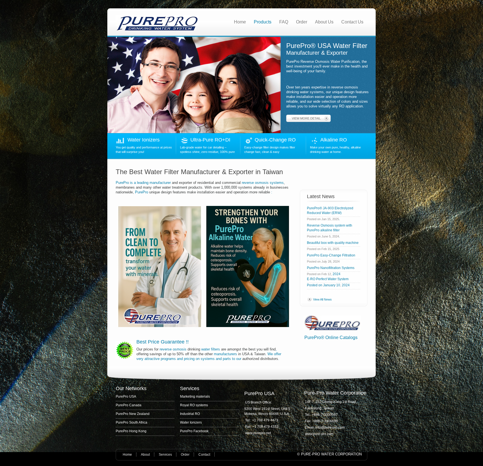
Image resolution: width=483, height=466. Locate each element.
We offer (274, 354)
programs (168, 359)
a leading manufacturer (152, 183)
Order (301, 22)
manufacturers (225, 354)
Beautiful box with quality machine (333, 243)
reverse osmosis (173, 349)
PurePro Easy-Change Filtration (332, 255)
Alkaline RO (335, 140)
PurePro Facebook (194, 431)
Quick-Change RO (275, 140)
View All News (322, 299)
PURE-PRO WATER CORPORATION (331, 454)
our (238, 359)
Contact (204, 455)
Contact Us (352, 22)
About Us (324, 22)
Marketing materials (195, 396)
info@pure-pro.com (330, 427)
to (233, 359)
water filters (210, 349)
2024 (336, 274)
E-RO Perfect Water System (328, 279)
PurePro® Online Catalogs (330, 337)
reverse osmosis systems (262, 183)
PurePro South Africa (131, 422)
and (180, 359)
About (145, 455)
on (198, 359)
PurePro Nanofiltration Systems (330, 268)
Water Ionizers (143, 140)
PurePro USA (126, 396)
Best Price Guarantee (161, 342)
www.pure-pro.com (319, 434)
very (139, 359)
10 (338, 285)
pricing (189, 359)
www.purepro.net (258, 433)
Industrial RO (190, 414)
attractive (152, 359)
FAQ (283, 22)
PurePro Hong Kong (131, 431)
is (131, 183)
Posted (312, 285)
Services (165, 455)
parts (227, 359)
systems (208, 359)
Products (262, 22)
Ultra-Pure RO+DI (211, 140)
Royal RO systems (194, 405)
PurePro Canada (128, 405)
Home (240, 22)
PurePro (123, 183)
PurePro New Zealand (133, 414)
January (329, 285)
